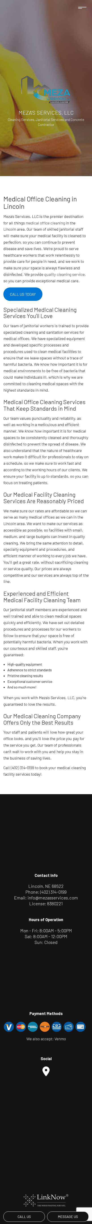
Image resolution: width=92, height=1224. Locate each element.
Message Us (68, 1216)
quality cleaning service (64, 274)
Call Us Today (23, 294)
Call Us (24, 1216)
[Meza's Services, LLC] (46, 89)
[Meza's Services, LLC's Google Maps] (46, 1073)
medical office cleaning (45, 222)
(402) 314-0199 (53, 892)
